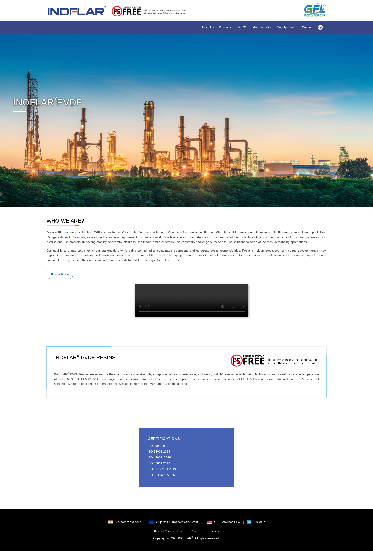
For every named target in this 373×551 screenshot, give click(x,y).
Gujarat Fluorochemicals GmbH (177, 522)
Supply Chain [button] (286, 27)
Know (60, 274)
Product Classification (168, 531)
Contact (195, 531)
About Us (207, 27)
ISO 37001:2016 (159, 463)
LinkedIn (259, 522)
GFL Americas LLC (227, 522)
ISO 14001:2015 (159, 451)
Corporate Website (128, 522)
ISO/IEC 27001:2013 (162, 469)
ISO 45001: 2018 (159, 457)
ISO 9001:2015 (158, 445)
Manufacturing (262, 27)
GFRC (241, 27)
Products (225, 27)
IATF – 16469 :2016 (161, 475)
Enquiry (214, 531)
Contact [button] (307, 27)
